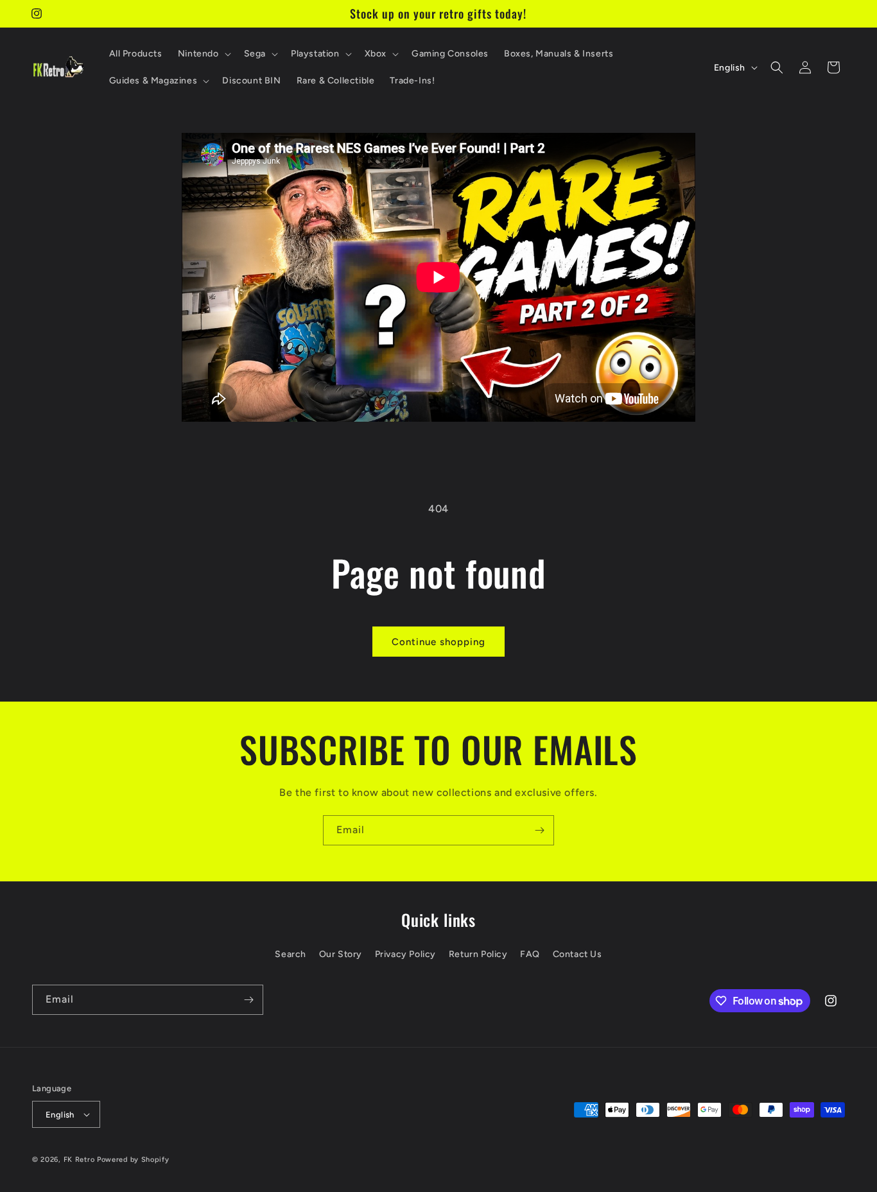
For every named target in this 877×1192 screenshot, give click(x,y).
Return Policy (478, 954)
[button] (203, 53)
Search (290, 954)
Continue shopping (438, 642)
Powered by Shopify (133, 1159)
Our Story (340, 954)
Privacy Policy (405, 954)
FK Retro (79, 1159)
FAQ (530, 954)
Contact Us (577, 954)
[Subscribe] (539, 830)
